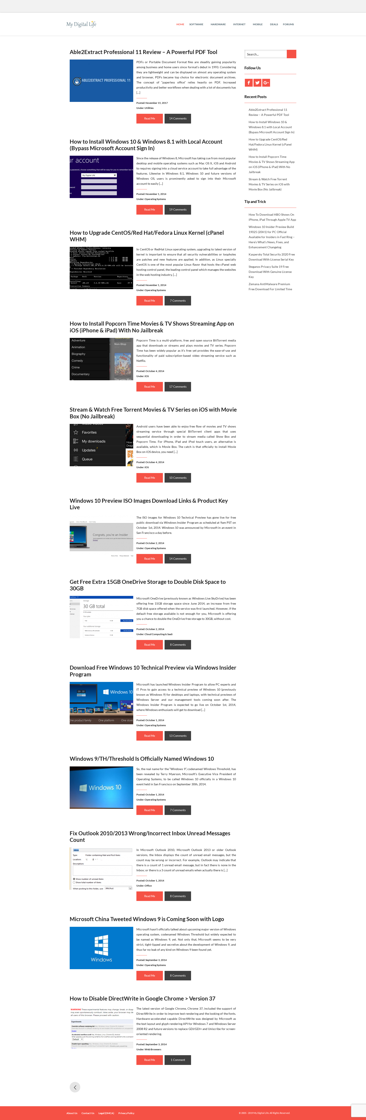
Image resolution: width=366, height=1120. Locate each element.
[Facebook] (249, 83)
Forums (288, 24)
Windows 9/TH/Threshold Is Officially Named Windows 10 (142, 758)
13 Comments (178, 735)
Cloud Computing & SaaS (158, 634)
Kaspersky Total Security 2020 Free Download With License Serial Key (272, 257)
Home (180, 24)
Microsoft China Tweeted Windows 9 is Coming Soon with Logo (147, 919)
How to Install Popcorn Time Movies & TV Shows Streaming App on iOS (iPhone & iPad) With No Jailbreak (152, 326)
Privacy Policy (126, 1113)
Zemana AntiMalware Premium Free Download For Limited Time (270, 286)
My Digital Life (261, 1113)
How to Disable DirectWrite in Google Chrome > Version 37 (142, 998)
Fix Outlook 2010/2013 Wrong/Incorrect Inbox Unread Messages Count (150, 836)
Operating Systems (155, 199)
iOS (147, 376)
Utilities (149, 108)
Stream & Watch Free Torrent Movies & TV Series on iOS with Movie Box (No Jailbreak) (153, 412)
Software (196, 24)
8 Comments (178, 644)
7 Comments (178, 300)
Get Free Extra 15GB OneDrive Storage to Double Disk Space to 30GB (148, 585)
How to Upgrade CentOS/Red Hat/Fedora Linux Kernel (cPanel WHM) (147, 236)
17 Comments (178, 386)
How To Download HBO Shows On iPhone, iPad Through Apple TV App (272, 217)
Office (148, 885)
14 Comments (178, 118)
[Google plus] (266, 83)
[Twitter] (257, 83)
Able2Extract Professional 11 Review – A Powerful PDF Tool (143, 52)
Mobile (258, 24)
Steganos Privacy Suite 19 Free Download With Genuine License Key (270, 272)
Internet (239, 24)
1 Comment (178, 1060)
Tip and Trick (255, 201)
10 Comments (178, 477)
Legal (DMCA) (106, 1113)
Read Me (149, 118)
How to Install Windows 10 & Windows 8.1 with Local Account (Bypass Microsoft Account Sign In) (146, 144)
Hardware (218, 24)
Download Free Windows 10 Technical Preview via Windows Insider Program (153, 670)
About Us (72, 1113)
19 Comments (178, 209)
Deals (274, 24)
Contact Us (88, 1113)
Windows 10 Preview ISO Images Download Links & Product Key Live (149, 504)
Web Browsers (153, 1049)
